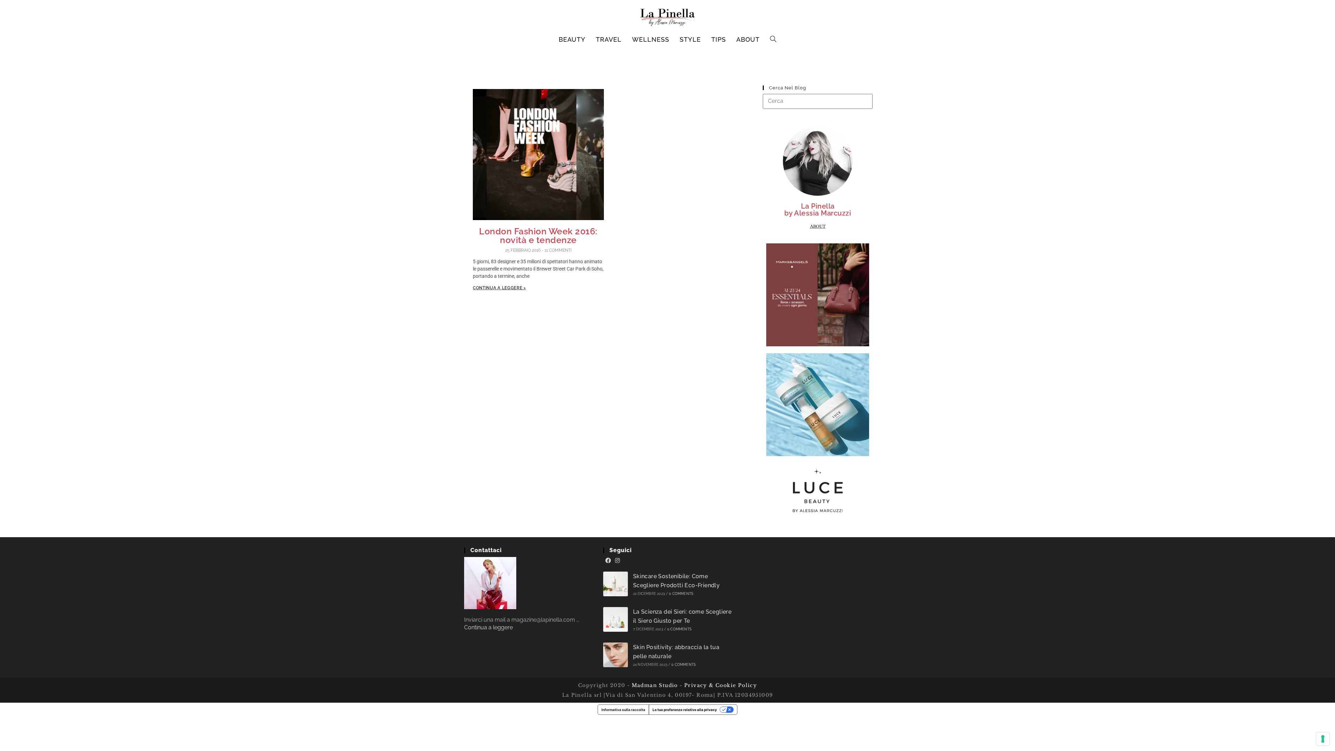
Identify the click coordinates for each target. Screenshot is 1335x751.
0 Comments (681, 594)
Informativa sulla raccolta (623, 710)
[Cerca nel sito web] (818, 101)
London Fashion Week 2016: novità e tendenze (538, 235)
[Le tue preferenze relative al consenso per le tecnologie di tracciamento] (1322, 738)
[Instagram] (617, 561)
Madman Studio (654, 685)
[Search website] (773, 39)
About (818, 226)
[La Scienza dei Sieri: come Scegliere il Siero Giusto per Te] (615, 619)
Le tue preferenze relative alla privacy (685, 710)
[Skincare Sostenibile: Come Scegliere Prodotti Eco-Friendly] (615, 584)
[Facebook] (608, 561)
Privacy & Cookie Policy (720, 685)
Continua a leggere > (499, 287)
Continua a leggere (488, 627)
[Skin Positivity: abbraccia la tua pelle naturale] (615, 655)
